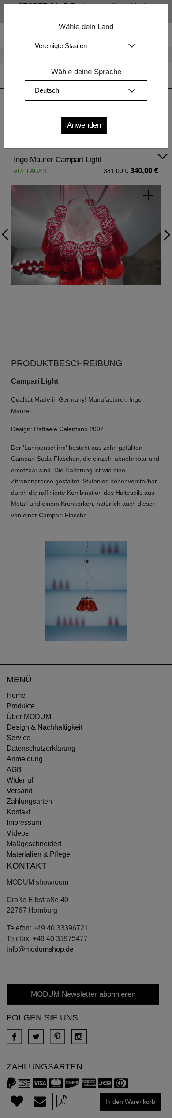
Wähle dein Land (86, 27)
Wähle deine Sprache (86, 72)
